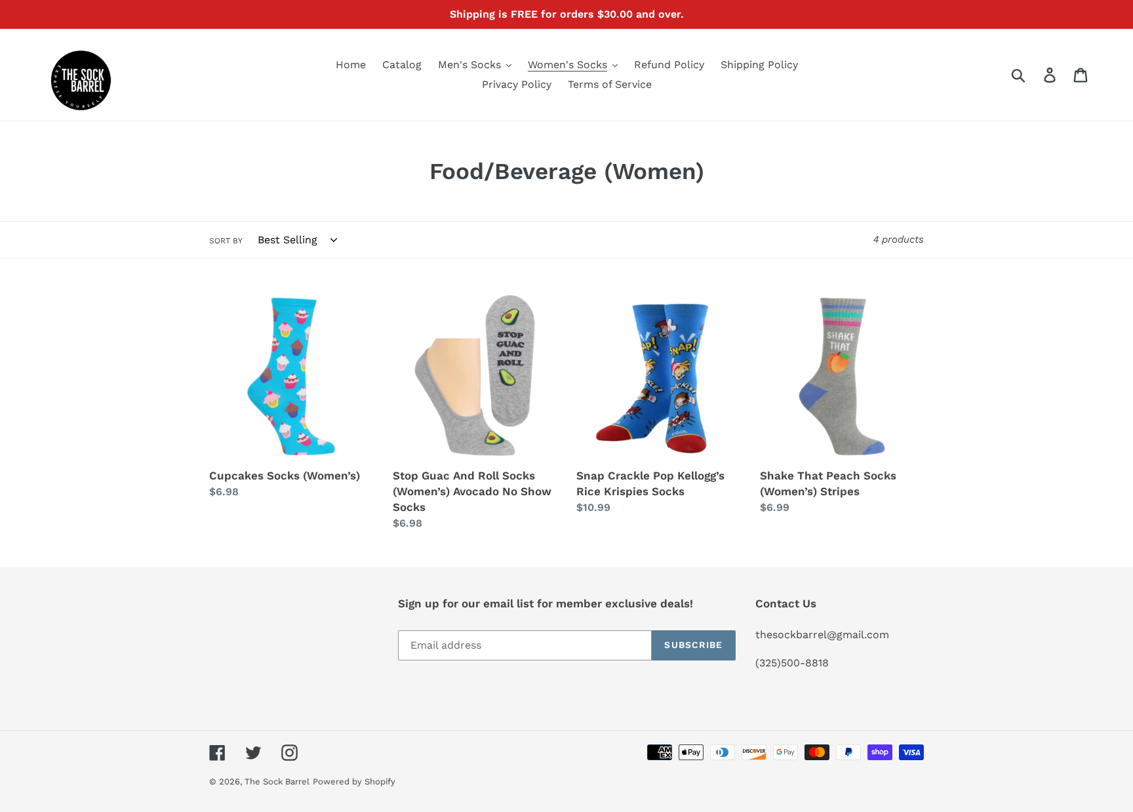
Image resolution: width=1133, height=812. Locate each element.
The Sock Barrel (277, 781)
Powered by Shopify (354, 781)
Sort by (226, 240)
